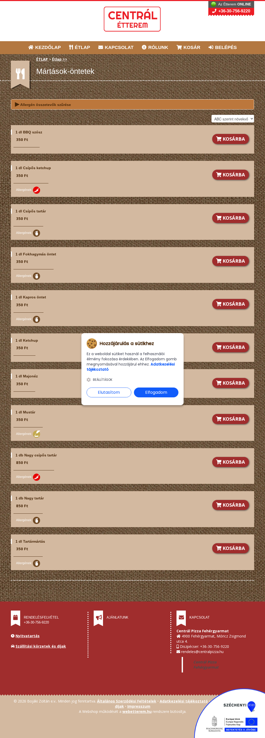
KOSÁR (191, 47)
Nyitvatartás (28, 635)
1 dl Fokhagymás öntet (36, 254)
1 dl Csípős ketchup (33, 168)
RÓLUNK (157, 47)
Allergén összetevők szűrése (43, 104)
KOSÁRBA (233, 139)
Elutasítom (109, 392)
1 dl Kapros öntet (31, 297)
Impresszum (138, 706)
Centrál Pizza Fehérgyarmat (205, 665)
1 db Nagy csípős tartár (36, 455)
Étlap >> (59, 59)
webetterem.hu (137, 711)
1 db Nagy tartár (30, 498)
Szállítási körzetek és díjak (41, 646)
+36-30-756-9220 (233, 11)
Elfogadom (156, 392)
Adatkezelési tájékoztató (184, 701)
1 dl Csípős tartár (31, 211)
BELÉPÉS (225, 47)
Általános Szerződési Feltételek (126, 701)
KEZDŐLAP (47, 47)
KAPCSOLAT (119, 47)
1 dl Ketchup (27, 340)
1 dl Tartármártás (30, 541)
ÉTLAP (81, 47)
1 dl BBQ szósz (29, 132)
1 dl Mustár (25, 412)
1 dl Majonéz (27, 376)
